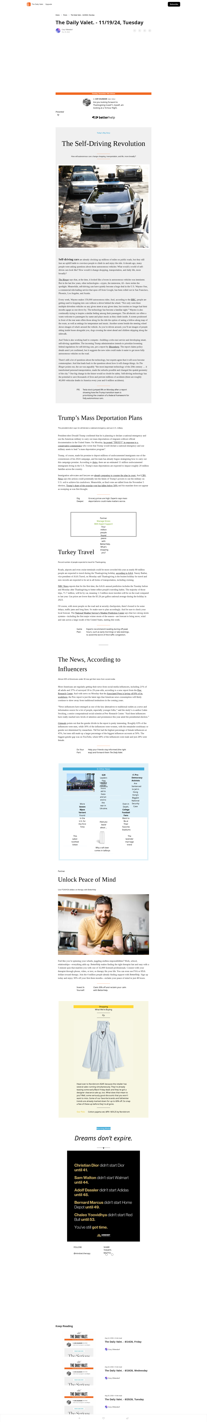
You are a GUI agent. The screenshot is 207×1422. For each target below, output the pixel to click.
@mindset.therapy (82, 1253)
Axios (94, 462)
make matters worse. (116, 501)
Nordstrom (125, 1111)
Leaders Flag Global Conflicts (104, 781)
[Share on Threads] (144, 30)
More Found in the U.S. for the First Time (82, 815)
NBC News (63, 586)
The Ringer (64, 279)
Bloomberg (114, 346)
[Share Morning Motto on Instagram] (106, 1255)
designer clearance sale (87, 1092)
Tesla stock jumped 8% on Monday (98, 389)
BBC (133, 299)
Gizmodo (62, 723)
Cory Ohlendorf (101, 99)
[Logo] (29, 4)
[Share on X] (139, 30)
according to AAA (124, 573)
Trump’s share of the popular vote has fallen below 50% (92, 485)
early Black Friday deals (99, 1089)
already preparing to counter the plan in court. (115, 475)
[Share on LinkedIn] (149, 30)
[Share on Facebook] (134, 30)
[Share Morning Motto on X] (112, 1255)
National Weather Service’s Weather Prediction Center (99, 613)
